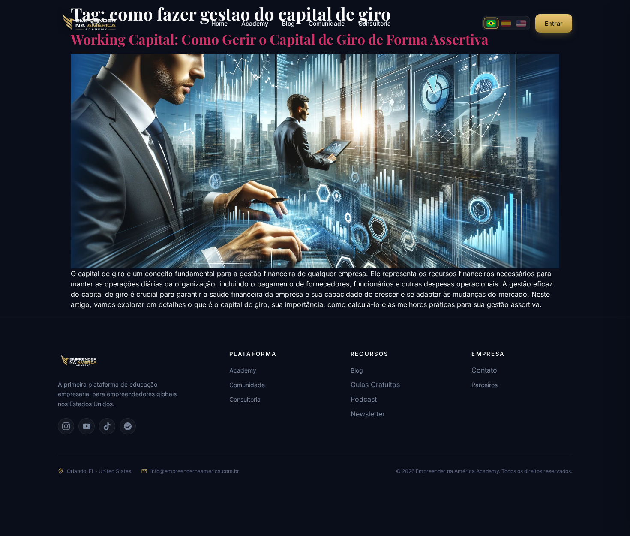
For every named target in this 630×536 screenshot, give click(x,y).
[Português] (491, 23)
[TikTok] (107, 426)
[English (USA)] (521, 23)
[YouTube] (86, 426)
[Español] (506, 23)
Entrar (554, 23)
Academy (254, 23)
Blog (288, 23)
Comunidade (327, 23)
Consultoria (374, 23)
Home (219, 23)
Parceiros (484, 384)
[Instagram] (66, 426)
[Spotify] (128, 426)
